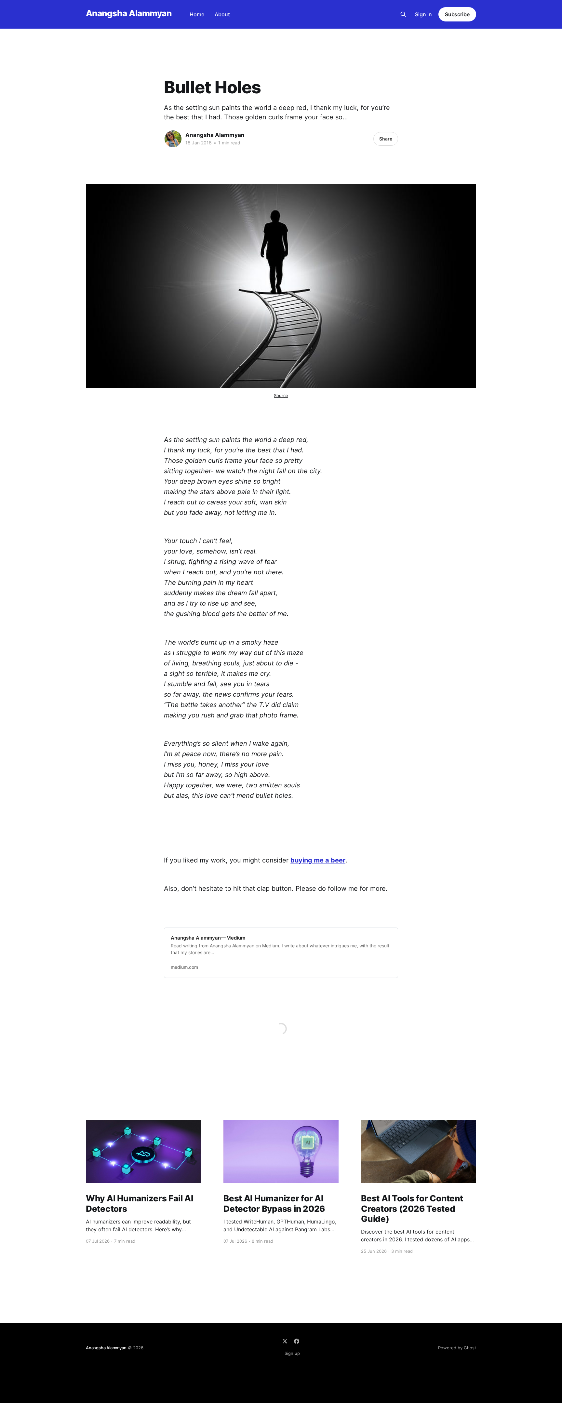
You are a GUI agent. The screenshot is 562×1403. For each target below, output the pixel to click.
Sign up (292, 1353)
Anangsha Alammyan (128, 13)
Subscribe (457, 14)
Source (281, 395)
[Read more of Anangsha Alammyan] (173, 139)
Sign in (423, 14)
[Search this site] (403, 14)
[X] (285, 1341)
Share (385, 138)
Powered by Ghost (457, 1347)
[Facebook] (296, 1341)
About (222, 14)
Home (197, 14)
